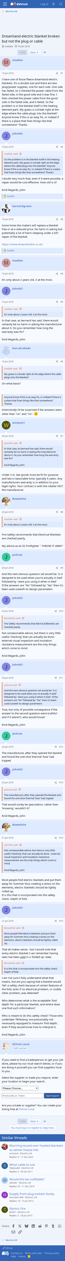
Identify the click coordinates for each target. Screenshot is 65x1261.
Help (13, 1256)
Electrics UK (26, 1153)
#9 (61, 567)
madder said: (11, 153)
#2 (61, 146)
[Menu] (5, 4)
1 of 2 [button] (22, 52)
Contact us (16, 1253)
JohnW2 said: (11, 443)
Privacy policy (52, 1253)
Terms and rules (33, 1253)
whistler (13, 1182)
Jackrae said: (10, 685)
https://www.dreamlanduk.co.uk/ (22, 244)
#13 (61, 782)
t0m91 (12, 1212)
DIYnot (9, 1248)
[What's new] (53, 4)
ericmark (13, 1153)
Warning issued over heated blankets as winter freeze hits (36, 1147)
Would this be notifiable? (26, 1179)
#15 (61, 920)
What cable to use (22, 1165)
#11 (61, 677)
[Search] (60, 4)
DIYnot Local (26, 1109)
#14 (61, 837)
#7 (61, 436)
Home (21, 1256)
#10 (61, 611)
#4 (61, 273)
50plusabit (14, 1168)
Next (33, 52)
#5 (61, 301)
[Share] (57, 73)
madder (9, 46)
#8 (61, 512)
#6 (61, 361)
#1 (61, 73)
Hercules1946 (16, 1197)
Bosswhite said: (12, 618)
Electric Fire (17, 1208)
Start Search (52, 1095)
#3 (61, 219)
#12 (61, 746)
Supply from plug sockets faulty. (32, 1194)
